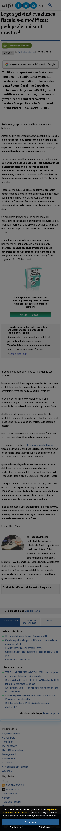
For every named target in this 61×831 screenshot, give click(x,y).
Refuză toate (45, 827)
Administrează (16, 827)
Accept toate (30, 822)
